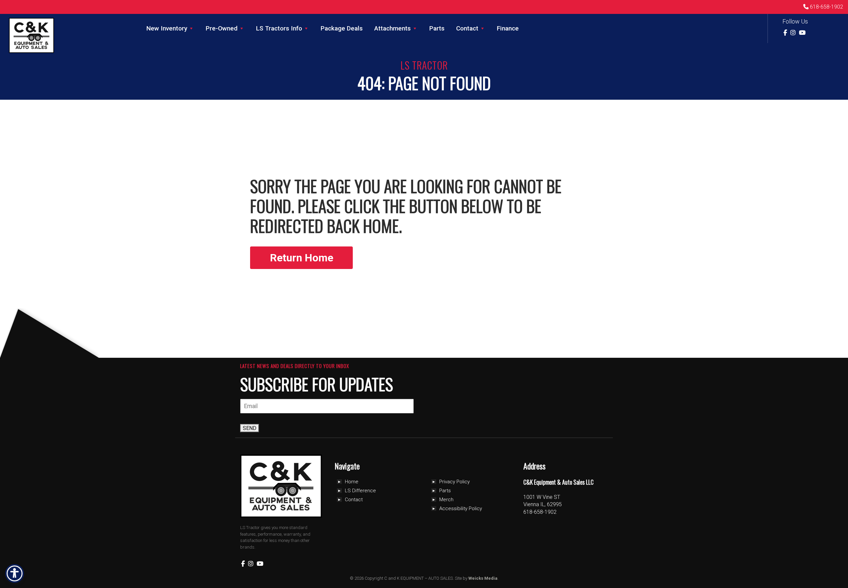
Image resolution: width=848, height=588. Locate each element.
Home (351, 482)
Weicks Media (483, 578)
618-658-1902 (826, 7)
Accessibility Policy (460, 508)
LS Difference (360, 491)
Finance (508, 28)
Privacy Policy (454, 482)
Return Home (301, 257)
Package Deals (342, 28)
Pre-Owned (222, 28)
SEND (249, 428)
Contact (467, 28)
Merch (446, 500)
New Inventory (166, 28)
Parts (437, 28)
